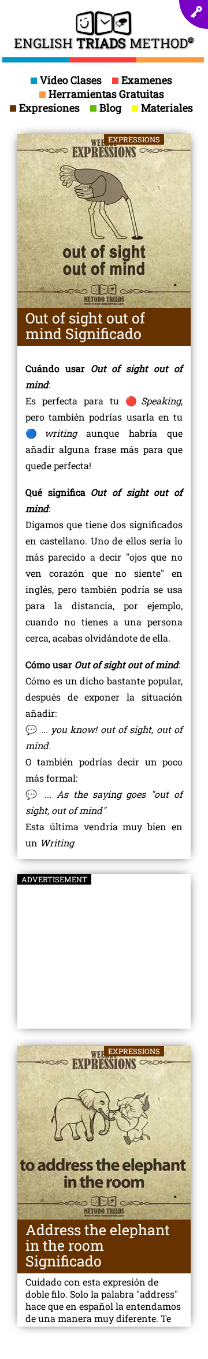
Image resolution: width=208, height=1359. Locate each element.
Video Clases (71, 80)
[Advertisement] (104, 946)
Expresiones (49, 108)
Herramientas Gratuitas (106, 94)
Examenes (146, 80)
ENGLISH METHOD (104, 40)
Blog (110, 108)
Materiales (167, 108)
